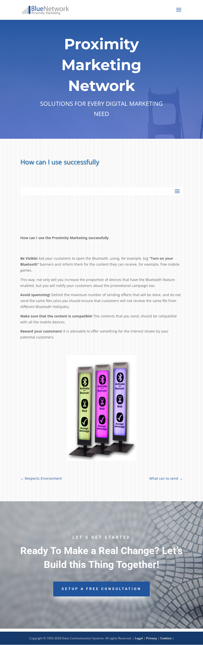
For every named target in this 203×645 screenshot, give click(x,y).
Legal (139, 638)
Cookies (166, 638)
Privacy (151, 638)
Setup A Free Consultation (101, 589)
